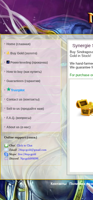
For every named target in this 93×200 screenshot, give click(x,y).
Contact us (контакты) (23, 99)
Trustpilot (18, 90)
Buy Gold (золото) (23, 53)
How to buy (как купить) (24, 72)
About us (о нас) (18, 127)
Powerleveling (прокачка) (29, 62)
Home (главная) (18, 44)
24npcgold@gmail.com (32, 149)
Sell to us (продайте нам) (25, 109)
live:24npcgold (26, 154)
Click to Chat (24, 145)
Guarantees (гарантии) (23, 81)
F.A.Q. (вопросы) (18, 118)
